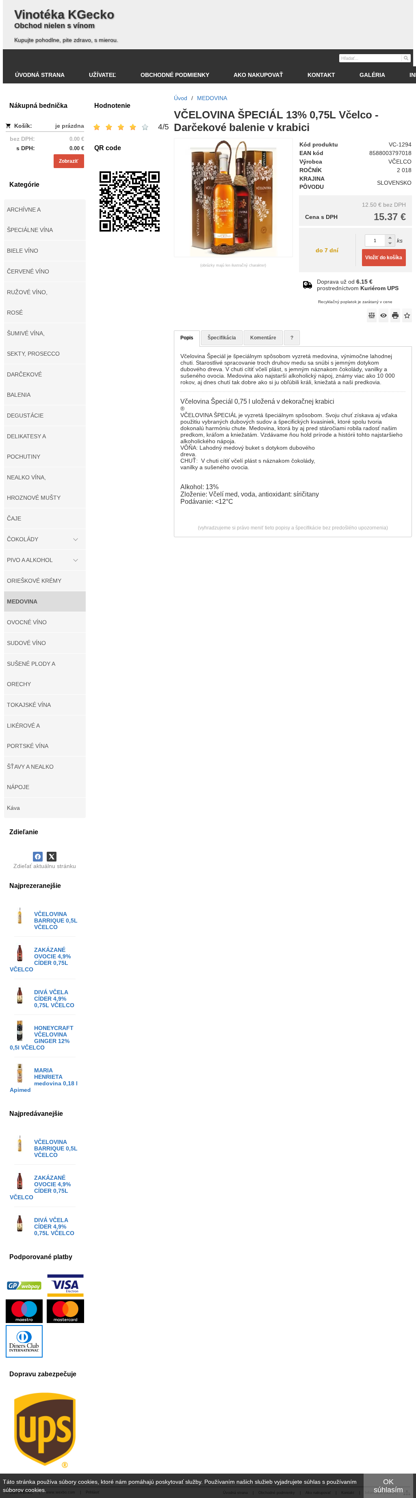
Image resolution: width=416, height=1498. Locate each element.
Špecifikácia (222, 338)
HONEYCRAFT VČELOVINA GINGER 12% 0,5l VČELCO (42, 1038)
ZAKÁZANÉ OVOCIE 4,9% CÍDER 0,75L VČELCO (40, 960)
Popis (186, 338)
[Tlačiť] (395, 315)
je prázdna (69, 125)
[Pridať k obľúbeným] (407, 315)
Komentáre (263, 338)
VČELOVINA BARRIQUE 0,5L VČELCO (56, 920)
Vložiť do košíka (383, 257)
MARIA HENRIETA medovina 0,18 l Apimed (44, 1080)
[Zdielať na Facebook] (38, 857)
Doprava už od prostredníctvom (358, 284)
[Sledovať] (383, 315)
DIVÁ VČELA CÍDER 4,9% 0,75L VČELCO (54, 998)
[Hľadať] (406, 58)
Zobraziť (68, 161)
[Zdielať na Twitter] (51, 857)
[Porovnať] (372, 315)
